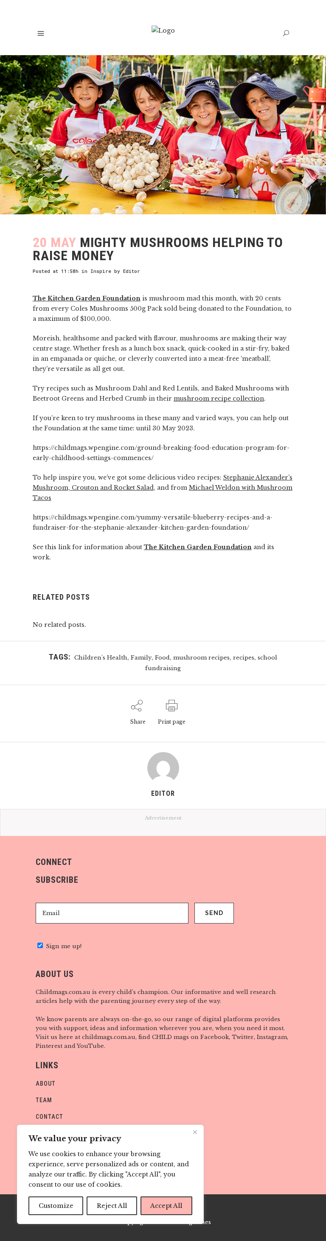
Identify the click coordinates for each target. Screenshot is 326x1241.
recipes (243, 657)
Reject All (112, 1206)
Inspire (100, 271)
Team (44, 1100)
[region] (110, 1174)
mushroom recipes (201, 657)
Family (141, 657)
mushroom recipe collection (219, 398)
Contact (49, 1116)
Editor (131, 271)
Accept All (166, 1206)
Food (162, 657)
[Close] (195, 1132)
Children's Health (100, 657)
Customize (56, 1206)
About (46, 1083)
